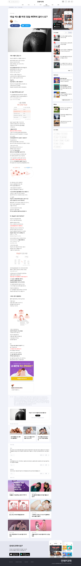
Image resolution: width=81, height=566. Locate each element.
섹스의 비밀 (20, 7)
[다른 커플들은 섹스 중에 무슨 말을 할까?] (16, 427)
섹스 (16, 7)
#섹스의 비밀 (11, 493)
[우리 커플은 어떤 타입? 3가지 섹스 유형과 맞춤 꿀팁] (43, 427)
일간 (66, 32)
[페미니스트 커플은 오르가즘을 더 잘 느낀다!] (29, 427)
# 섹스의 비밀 (12, 13)
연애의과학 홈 (11, 7)
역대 (70, 32)
